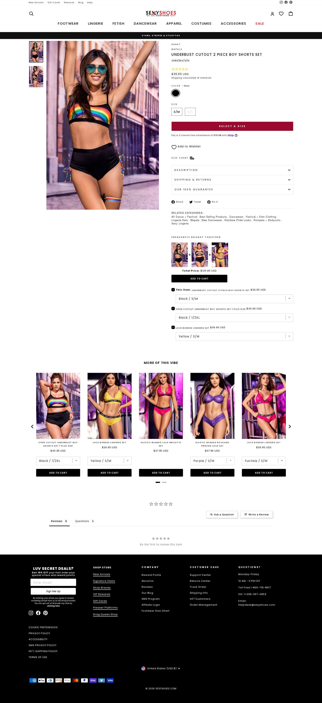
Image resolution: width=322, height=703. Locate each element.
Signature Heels (104, 581)
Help (90, 2)
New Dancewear (212, 220)
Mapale (194, 220)
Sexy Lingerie (180, 223)
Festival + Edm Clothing (261, 216)
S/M (177, 112)
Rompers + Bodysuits (267, 220)
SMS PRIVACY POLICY (42, 645)
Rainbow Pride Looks (238, 220)
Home (174, 44)
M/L (190, 112)
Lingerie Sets (179, 220)
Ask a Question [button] (224, 514)
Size (174, 104)
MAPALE (176, 49)
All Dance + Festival (184, 216)
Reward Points (151, 575)
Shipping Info (199, 593)
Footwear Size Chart (156, 611)
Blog (80, 2)
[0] (281, 14)
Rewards (69, 2)
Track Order (198, 587)
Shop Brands (102, 587)
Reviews (147, 587)
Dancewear (236, 216)
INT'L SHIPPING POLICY (43, 651)
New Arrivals (36, 2)
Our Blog (148, 593)
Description (186, 170)
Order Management (203, 605)
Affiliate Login (151, 605)
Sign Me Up (53, 591)
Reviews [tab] (56, 521)
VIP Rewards (101, 594)
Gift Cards (54, 2)
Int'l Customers (200, 599)
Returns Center (200, 581)
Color (180, 85)
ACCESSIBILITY (38, 639)
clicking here (53, 606)
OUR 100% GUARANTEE (194, 189)
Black (175, 93)
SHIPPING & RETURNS (193, 179)
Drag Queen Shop (105, 614)
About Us (148, 581)
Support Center (200, 575)
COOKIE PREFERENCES (43, 627)
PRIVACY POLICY (39, 633)
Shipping (176, 77)
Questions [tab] (82, 521)
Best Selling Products (213, 216)
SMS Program (151, 599)
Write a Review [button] (259, 514)
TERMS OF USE (38, 657)
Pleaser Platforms (105, 607)
